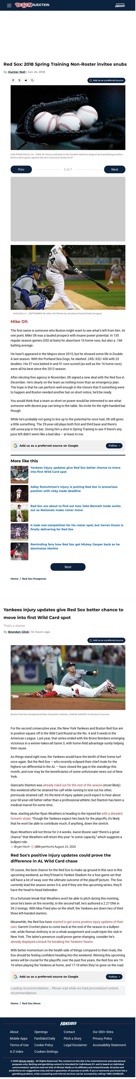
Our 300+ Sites (103, 1032)
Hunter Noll (16, 72)
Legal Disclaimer (75, 1045)
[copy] (32, 80)
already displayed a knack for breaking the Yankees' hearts (52, 942)
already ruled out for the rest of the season (73, 785)
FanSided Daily (44, 1038)
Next (114, 169)
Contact (69, 1032)
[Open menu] (9, 5)
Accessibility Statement (109, 1045)
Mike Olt (19, 321)
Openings (41, 1032)
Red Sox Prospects (34, 578)
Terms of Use (19, 1045)
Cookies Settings (46, 1051)
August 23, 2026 (65, 847)
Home (14, 578)
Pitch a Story (72, 1038)
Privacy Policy (102, 1038)
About (14, 1032)
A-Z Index (16, 1051)
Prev (21, 169)
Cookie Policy (43, 1045)
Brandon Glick (18, 632)
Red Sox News (31, 1003)
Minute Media (26, 1061)
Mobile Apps (18, 1038)
